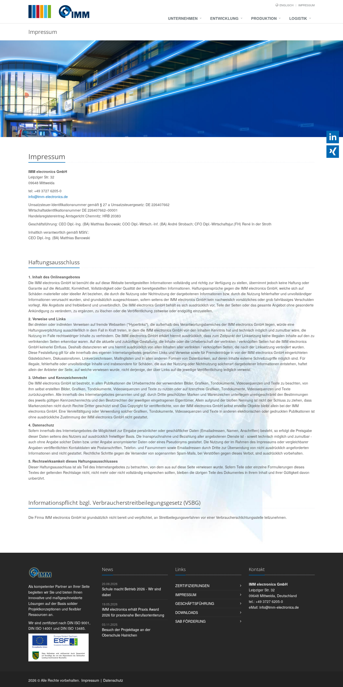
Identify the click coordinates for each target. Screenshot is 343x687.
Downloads (186, 612)
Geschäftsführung (194, 603)
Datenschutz (113, 680)
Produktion (264, 18)
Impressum (306, 5)
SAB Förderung (190, 621)
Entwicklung (224, 18)
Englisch (286, 5)
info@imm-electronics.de (48, 196)
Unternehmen (183, 18)
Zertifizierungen (192, 585)
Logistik (298, 18)
